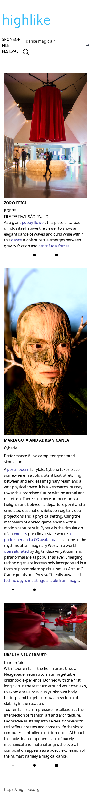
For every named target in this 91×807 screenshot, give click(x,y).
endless (20, 533)
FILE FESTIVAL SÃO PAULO (26, 216)
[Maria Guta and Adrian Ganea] (45, 352)
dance (16, 240)
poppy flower (33, 222)
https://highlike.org (22, 789)
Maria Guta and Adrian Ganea (36, 440)
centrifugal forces (53, 245)
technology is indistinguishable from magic (41, 580)
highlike (26, 19)
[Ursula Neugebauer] (45, 627)
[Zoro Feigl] (45, 136)
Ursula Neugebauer (25, 654)
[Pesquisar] (26, 52)
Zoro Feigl (15, 203)
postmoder (16, 469)
